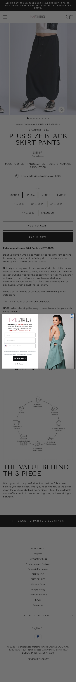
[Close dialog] (71, 316)
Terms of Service (30, 354)
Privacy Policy (25, 354)
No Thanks (20, 364)
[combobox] (7, 346)
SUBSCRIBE (20, 358)
